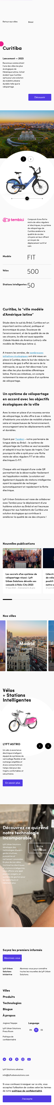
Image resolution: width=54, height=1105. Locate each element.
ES (42, 1029)
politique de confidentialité (27, 1090)
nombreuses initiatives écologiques (23, 354)
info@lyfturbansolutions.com (16, 1075)
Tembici (19, 439)
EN (31, 1029)
